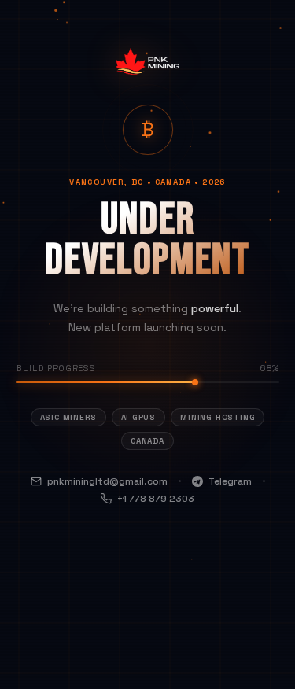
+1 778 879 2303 (155, 498)
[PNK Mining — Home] (147, 76)
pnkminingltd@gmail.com (107, 481)
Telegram (230, 481)
